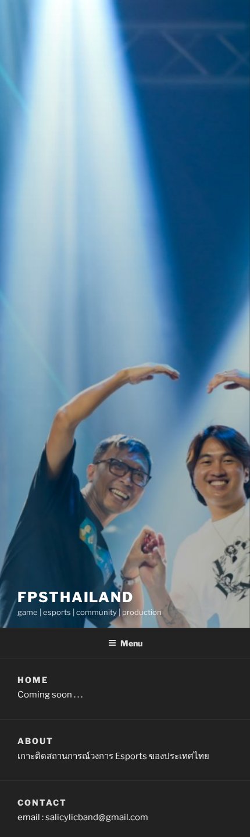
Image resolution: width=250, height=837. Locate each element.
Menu (131, 643)
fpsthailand (75, 597)
